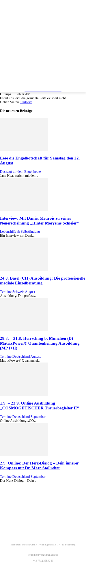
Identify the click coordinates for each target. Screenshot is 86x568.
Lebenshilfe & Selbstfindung (20, 231)
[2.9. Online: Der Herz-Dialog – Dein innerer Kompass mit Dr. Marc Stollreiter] (24, 455)
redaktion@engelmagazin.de (43, 554)
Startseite (26, 102)
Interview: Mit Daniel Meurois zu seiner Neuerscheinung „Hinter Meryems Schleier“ (39, 220)
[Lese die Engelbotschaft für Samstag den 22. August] (24, 150)
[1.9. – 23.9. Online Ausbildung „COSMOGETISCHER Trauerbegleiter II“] (24, 394)
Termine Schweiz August (17, 292)
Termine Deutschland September (22, 416)
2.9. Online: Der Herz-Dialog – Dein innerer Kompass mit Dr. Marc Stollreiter (39, 465)
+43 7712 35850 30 (43, 560)
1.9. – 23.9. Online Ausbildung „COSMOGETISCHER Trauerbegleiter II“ (39, 405)
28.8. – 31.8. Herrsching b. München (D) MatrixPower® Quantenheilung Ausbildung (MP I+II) (40, 343)
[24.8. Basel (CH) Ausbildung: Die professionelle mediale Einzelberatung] (24, 269)
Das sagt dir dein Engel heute (20, 171)
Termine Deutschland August (20, 356)
